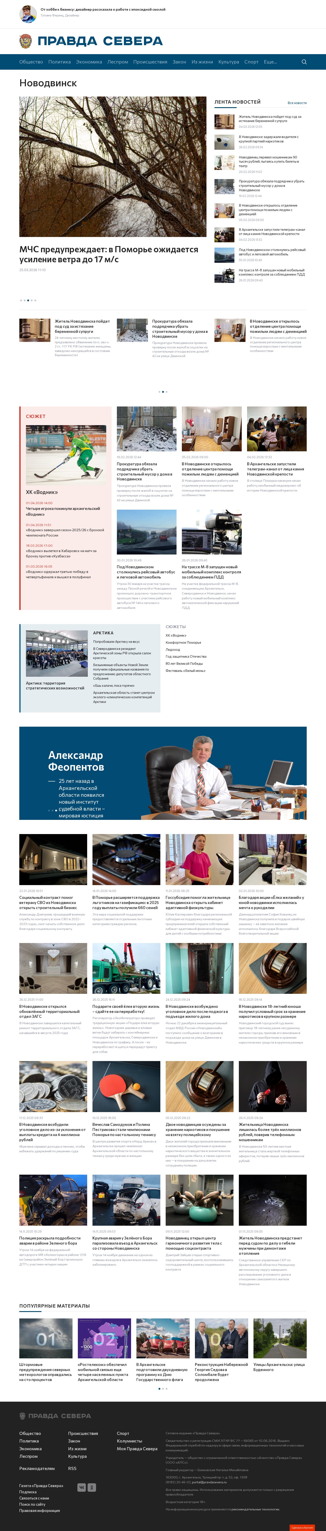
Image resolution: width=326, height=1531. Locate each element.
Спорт (251, 61)
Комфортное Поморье (183, 642)
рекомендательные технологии (255, 1509)
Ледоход (173, 649)
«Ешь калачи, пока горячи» (114, 685)
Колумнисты (129, 1440)
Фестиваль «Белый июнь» (186, 671)
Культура (228, 61)
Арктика (103, 632)
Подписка (28, 1492)
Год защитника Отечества (186, 656)
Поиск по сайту (32, 1504)
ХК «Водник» (176, 635)
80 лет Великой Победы (184, 663)
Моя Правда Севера (137, 1448)
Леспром (117, 61)
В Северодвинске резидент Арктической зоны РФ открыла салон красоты (122, 653)
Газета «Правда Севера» (41, 1485)
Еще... (270, 61)
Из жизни (202, 61)
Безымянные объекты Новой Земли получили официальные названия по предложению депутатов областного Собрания (122, 672)
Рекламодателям (37, 1468)
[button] (21, 300)
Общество (31, 61)
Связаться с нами (34, 1498)
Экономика (89, 61)
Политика (59, 61)
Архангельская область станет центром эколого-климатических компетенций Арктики (124, 697)
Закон (179, 61)
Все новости (297, 103)
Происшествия (150, 61)
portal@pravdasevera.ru (209, 1482)
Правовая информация (39, 1510)
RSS (72, 1468)
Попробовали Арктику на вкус (116, 641)
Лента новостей (237, 102)
